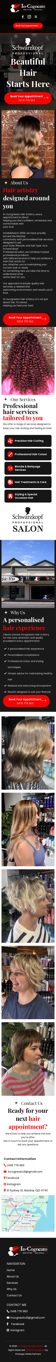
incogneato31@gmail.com (25, 1172)
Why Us (12, 1289)
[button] (35, 17)
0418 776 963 (15, 1165)
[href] (28, 1213)
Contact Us (14, 1295)
